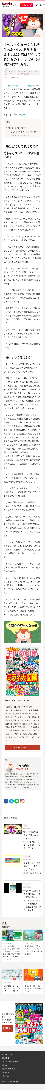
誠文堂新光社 (6, 1054)
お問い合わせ (6, 1076)
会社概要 (4, 1058)
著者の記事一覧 (21, 769)
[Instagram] (22, 801)
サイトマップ (6, 1072)
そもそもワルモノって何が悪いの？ (24, 132)
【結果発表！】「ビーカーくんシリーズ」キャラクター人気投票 (11, 988)
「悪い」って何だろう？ (19, 135)
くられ (18, 77)
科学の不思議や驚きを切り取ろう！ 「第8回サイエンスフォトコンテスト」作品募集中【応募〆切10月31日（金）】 (32, 900)
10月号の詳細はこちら (22, 747)
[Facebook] (6, 801)
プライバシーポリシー (9, 1061)
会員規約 (4, 1065)
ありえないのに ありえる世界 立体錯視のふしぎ (33, 988)
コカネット (18, 1082)
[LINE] (16, 801)
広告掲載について (7, 1069)
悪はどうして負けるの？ (17, 128)
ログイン (15, 5)
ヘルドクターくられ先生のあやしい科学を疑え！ (28, 73)
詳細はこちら (6, 1029)
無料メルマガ (27, 5)
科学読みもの (12, 73)
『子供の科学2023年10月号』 (19, 85)
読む (5, 73)
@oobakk (24, 114)
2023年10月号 (10, 77)
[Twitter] (11, 801)
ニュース (27, 856)
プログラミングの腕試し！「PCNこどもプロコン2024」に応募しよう (32, 869)
